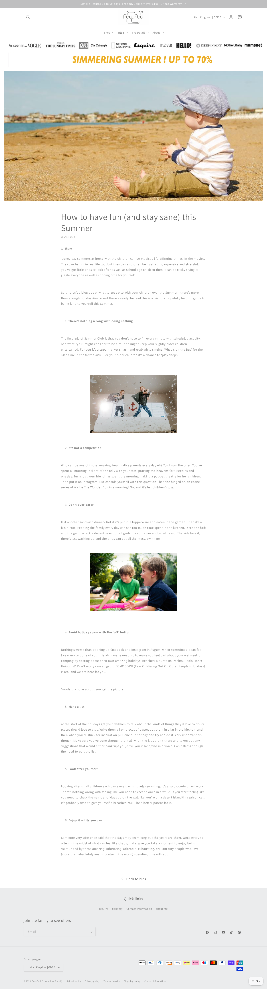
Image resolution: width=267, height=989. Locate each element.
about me (162, 908)
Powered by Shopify (52, 981)
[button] (28, 17)
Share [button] (68, 248)
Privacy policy (92, 981)
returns (103, 908)
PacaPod (36, 981)
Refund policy (74, 981)
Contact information (155, 981)
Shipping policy (132, 981)
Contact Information (139, 908)
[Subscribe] (91, 932)
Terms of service (112, 981)
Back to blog (136, 878)
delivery (117, 908)
